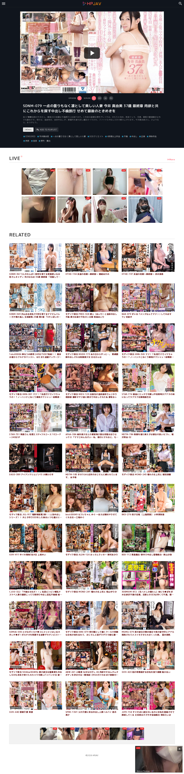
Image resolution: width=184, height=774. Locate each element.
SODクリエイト (96, 136)
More (172, 159)
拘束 (27, 140)
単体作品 (153, 136)
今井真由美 (44, 136)
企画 (143, 136)
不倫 (126, 136)
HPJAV (95, 755)
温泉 (35, 140)
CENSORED (30, 136)
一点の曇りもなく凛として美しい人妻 (69, 136)
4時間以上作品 (113, 136)
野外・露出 (45, 140)
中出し (134, 136)
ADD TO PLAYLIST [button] (48, 129)
